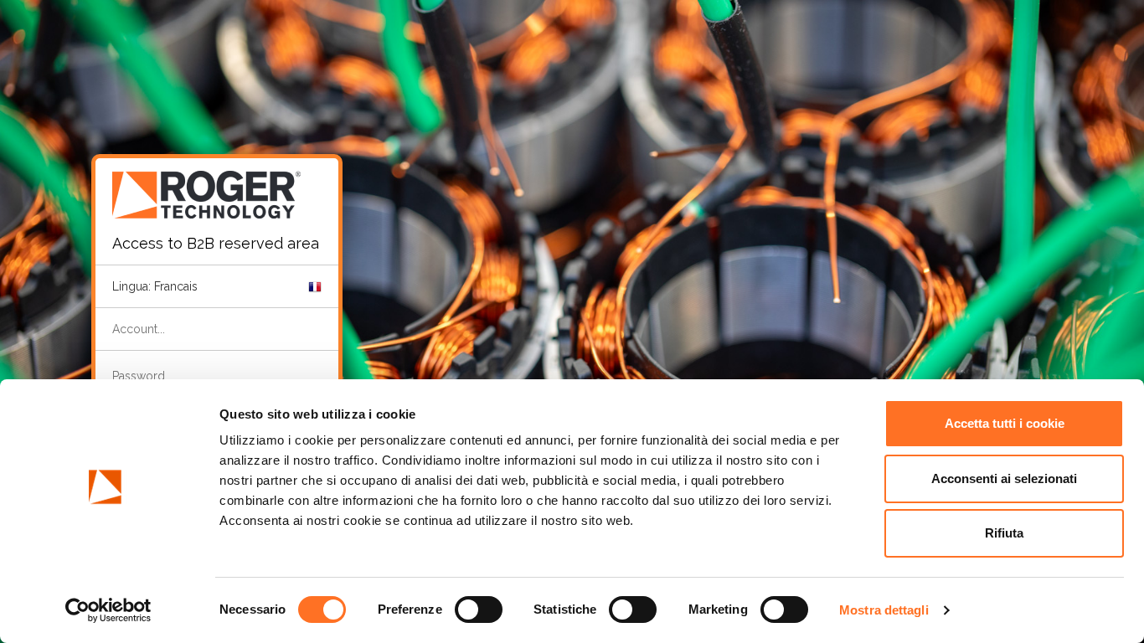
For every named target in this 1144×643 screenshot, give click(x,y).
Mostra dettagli (884, 610)
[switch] (478, 609)
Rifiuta (1004, 533)
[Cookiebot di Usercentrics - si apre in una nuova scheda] (108, 610)
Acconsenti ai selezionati (1004, 478)
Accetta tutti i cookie (1004, 423)
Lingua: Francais (155, 286)
